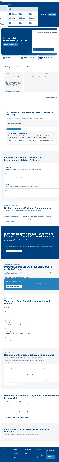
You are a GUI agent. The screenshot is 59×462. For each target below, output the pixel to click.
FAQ (46, 14)
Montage (15, 457)
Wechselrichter (16, 456)
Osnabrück (37, 456)
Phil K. (6, 74)
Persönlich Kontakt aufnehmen (14, 286)
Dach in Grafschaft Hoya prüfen (14, 250)
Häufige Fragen (27, 456)
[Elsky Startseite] (7, 450)
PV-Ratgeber (26, 454)
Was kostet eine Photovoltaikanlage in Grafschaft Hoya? (17, 411)
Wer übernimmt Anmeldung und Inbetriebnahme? (15, 414)
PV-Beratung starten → (51, 457)
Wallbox (15, 454)
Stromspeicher (16, 453)
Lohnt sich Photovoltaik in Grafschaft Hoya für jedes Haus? (17, 401)
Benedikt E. (27, 74)
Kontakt (26, 452)
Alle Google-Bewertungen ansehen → (51, 97)
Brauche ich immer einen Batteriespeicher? (14, 407)
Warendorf (37, 457)
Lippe (36, 454)
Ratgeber (43, 14)
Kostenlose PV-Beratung (52, 14)
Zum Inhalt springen (4, 1)
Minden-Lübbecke (42, 455)
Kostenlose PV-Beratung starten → (10, 44)
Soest (41, 456)
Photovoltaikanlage (16, 452)
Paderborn (42, 453)
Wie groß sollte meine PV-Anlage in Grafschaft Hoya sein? (17, 404)
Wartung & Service (16, 458)
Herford (36, 453)
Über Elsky (26, 453)
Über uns (40, 14)
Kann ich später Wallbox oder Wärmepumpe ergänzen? (16, 417)
